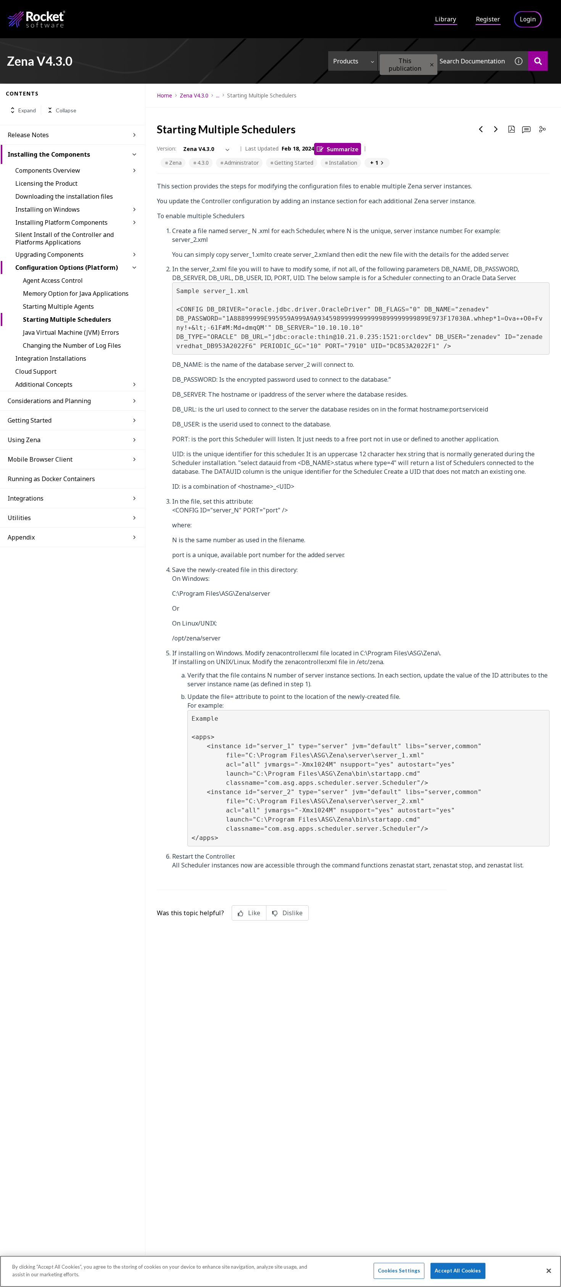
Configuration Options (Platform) (66, 267)
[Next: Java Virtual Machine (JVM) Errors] (496, 129)
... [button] (217, 95)
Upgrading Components (49, 254)
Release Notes (28, 135)
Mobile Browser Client (40, 459)
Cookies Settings (399, 1271)
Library (445, 19)
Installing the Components (49, 154)
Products (345, 61)
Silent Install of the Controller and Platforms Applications (64, 238)
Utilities (19, 518)
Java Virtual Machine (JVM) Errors (71, 332)
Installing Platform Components (61, 222)
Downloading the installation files (64, 196)
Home (164, 95)
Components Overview (47, 170)
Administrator (241, 162)
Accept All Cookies (458, 1271)
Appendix (21, 537)
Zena (175, 162)
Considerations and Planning (49, 401)
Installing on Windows (47, 209)
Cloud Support (35, 371)
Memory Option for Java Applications (76, 293)
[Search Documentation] (538, 61)
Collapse (66, 110)
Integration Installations (50, 358)
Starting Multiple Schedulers (67, 319)
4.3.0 (203, 162)
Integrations (26, 498)
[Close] (548, 1270)
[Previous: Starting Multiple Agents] (480, 129)
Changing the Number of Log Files (72, 345)
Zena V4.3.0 (194, 95)
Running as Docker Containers (51, 479)
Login (528, 19)
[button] (432, 65)
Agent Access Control (53, 280)
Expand (27, 110)
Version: (166, 148)
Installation (343, 162)
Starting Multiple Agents (58, 306)
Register (488, 19)
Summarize (342, 148)
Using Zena (24, 440)
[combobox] (443, 61)
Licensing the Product (46, 183)
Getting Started (30, 420)
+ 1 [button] (374, 162)
